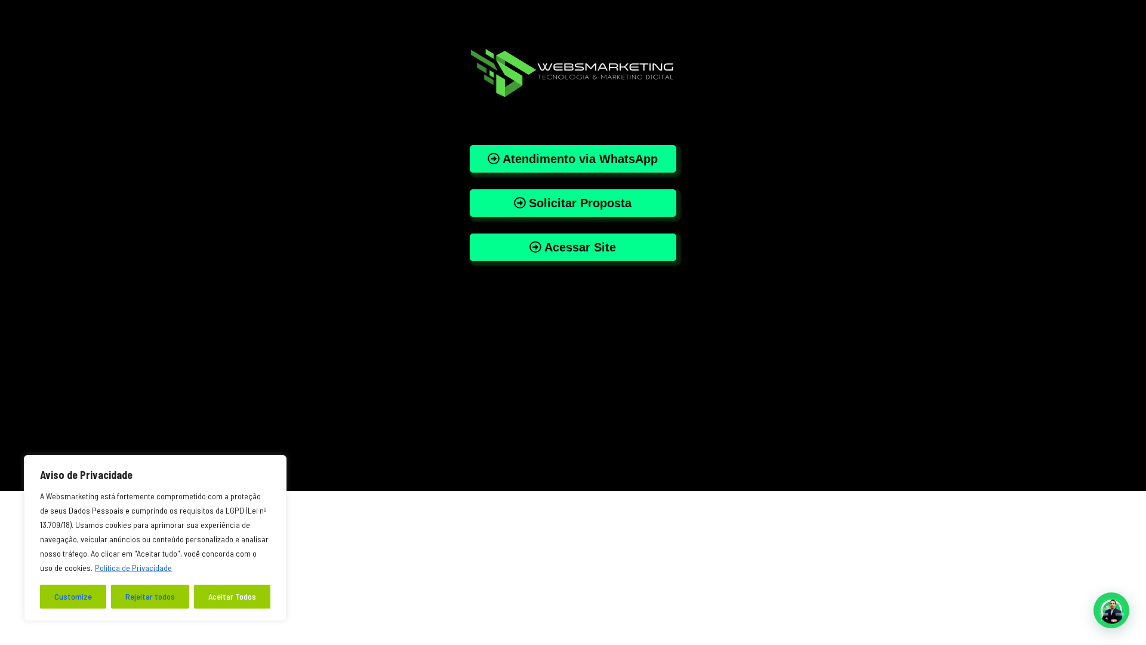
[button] (1111, 610)
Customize (73, 596)
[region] (155, 538)
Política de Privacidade (133, 568)
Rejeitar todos (150, 596)
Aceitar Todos (232, 596)
